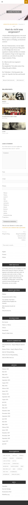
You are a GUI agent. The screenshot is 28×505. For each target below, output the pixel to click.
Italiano (4, 257)
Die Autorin (5, 322)
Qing (14, 469)
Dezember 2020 (6, 410)
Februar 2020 (5, 427)
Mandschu (6, 466)
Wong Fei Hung (6, 234)
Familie (21, 455)
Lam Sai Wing (6, 461)
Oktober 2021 (5, 394)
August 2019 (5, 441)
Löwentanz (15, 463)
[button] (1, 1)
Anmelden (4, 486)
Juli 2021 (4, 402)
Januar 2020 (5, 430)
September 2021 (6, 397)
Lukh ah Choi (6, 463)
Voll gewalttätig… (11, 352)
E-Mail (4, 179)
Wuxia (20, 349)
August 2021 (5, 399)
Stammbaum (5, 330)
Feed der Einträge (6, 489)
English (4, 251)
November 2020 (6, 413)
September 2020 (6, 416)
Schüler (20, 469)
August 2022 (5, 383)
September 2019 (6, 438)
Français (4, 254)
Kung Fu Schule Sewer (7, 333)
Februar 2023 (5, 377)
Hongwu (12, 458)
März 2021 (4, 408)
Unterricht (20, 80)
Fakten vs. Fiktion (6, 325)
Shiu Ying (5, 471)
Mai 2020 (4, 422)
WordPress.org (5, 494)
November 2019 (6, 435)
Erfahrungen (13, 24)
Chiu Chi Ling (6, 455)
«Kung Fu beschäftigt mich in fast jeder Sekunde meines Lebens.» (21, 237)
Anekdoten (6, 24)
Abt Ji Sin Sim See (6, 310)
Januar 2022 (5, 391)
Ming (22, 466)
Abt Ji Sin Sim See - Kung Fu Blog (10, 344)
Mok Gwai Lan (10, 357)
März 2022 (4, 385)
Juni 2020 (4, 419)
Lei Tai (14, 461)
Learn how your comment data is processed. (13, 227)
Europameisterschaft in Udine (9, 116)
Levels (3, 131)
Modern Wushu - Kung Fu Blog (9, 349)
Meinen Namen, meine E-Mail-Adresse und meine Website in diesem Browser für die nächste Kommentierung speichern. (6, 205)
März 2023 (4, 374)
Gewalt (5, 458)
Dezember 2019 (6, 433)
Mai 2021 (4, 405)
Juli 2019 (4, 444)
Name (3, 172)
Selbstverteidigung (8, 80)
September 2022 (6, 380)
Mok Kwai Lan (7, 469)
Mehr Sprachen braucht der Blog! (8, 307)
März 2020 (4, 424)
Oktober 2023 (5, 369)
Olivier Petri (5, 355)
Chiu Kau (14, 455)
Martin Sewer (14, 466)
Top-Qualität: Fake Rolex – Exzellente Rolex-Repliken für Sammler (9, 301)
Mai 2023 (4, 372)
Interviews (19, 458)
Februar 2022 (5, 388)
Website (4, 186)
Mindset (4, 101)
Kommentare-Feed (6, 492)
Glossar (4, 327)
